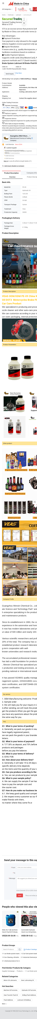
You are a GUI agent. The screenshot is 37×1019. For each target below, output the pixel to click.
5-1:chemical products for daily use (11, 961)
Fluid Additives (8, 1000)
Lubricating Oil (27, 15)
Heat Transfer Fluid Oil (11, 995)
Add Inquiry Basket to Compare (14, 166)
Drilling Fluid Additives (29, 995)
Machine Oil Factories (10, 990)
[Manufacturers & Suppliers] (18, 4)
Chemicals (11, 15)
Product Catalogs (31, 949)
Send (19, 895)
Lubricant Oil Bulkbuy (24, 1000)
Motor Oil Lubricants (10, 980)
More (4, 1004)
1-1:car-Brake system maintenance (11, 954)
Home (3, 15)
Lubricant (18, 15)
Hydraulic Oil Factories (29, 990)
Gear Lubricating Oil (27, 980)
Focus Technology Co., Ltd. (26, 1011)
